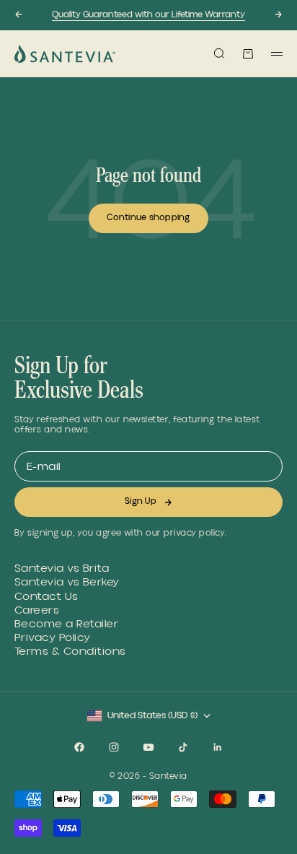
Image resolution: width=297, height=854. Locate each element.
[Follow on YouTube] (148, 747)
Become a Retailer (66, 624)
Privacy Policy (52, 638)
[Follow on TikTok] (183, 747)
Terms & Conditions (70, 651)
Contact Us (46, 597)
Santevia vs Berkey (67, 582)
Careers (36, 610)
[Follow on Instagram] (114, 747)
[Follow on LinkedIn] (217, 747)
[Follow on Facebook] (79, 747)
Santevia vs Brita (61, 568)
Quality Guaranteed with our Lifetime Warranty (148, 15)
